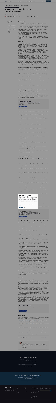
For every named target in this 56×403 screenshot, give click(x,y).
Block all (25, 207)
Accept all (21, 207)
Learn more (24, 201)
